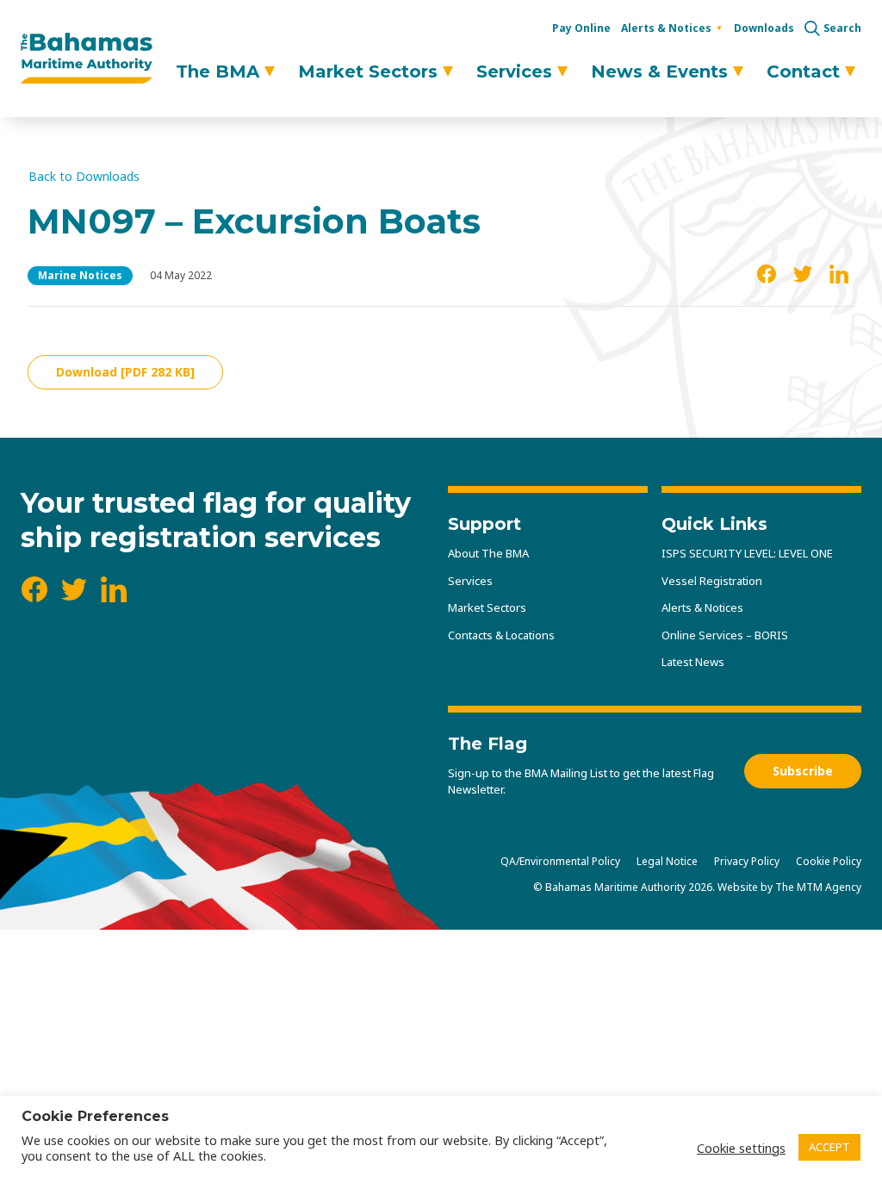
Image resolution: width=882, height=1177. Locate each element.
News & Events (659, 71)
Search (842, 28)
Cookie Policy (828, 861)
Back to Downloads (84, 177)
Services (514, 71)
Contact (803, 71)
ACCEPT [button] (829, 1147)
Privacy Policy (747, 861)
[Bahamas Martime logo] (86, 58)
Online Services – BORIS (725, 635)
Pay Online (581, 28)
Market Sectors (368, 71)
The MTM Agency (818, 887)
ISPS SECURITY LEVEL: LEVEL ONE (747, 553)
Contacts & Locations (501, 635)
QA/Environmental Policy (560, 861)
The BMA (217, 71)
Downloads (764, 28)
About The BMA (488, 553)
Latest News (693, 661)
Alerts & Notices (666, 28)
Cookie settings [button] (741, 1147)
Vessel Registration (712, 580)
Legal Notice (667, 861)
